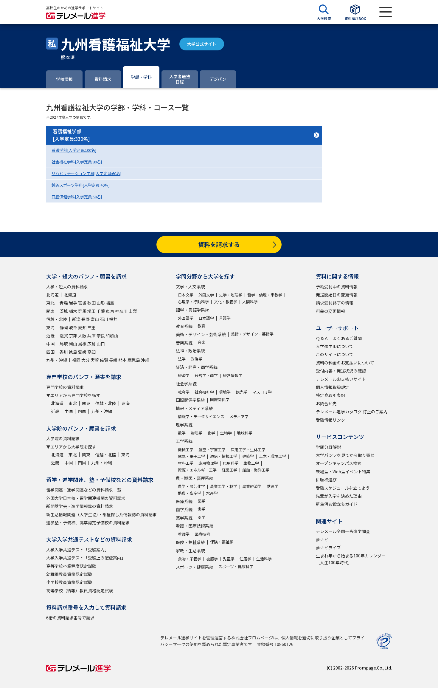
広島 (91, 344)
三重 (91, 327)
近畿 (50, 335)
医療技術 (202, 534)
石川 (104, 319)
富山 (95, 319)
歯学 (201, 509)
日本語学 (206, 318)
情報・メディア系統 (194, 408)
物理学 (196, 433)
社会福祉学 (204, 392)
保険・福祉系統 (190, 542)
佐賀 (104, 360)
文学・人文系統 (190, 287)
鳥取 (64, 344)
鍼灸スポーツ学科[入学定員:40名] (81, 185)
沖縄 (145, 360)
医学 (201, 501)
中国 (50, 344)
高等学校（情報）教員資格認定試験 (79, 590)
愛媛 (82, 352)
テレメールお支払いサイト (341, 379)
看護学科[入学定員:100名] (74, 150)
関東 (50, 311)
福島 (110, 303)
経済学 (184, 375)
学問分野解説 (328, 447)
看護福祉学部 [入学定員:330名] (71, 135)
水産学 (212, 493)
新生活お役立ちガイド (337, 504)
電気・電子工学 (191, 456)
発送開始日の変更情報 (337, 295)
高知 (91, 352)
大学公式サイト (201, 44)
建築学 (248, 456)
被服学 (212, 559)
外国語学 (185, 318)
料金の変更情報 (330, 311)
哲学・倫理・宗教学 (264, 295)
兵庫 (91, 335)
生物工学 (251, 463)
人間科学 (250, 301)
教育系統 (184, 326)
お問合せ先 (326, 403)
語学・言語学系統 (192, 310)
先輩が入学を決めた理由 (339, 496)
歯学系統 (184, 509)
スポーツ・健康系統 (194, 567)
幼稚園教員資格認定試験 (69, 574)
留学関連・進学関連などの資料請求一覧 (83, 490)
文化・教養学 (225, 301)
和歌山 (112, 335)
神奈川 (121, 311)
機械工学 (185, 449)
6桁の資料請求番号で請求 (70, 618)
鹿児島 (134, 360)
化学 (211, 433)
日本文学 (185, 295)
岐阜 (73, 327)
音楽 (201, 342)
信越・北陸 (56, 319)
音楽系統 (184, 343)
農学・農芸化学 (191, 486)
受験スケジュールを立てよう (343, 488)
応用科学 (230, 463)
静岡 (64, 327)
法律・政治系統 (190, 351)
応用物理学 (208, 463)
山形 (101, 303)
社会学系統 (186, 383)
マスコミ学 (262, 392)
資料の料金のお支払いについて (345, 363)
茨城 (64, 311)
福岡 (76, 360)
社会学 (184, 392)
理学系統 (184, 425)
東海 (50, 327)
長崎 (113, 360)
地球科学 (244, 433)
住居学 (245, 559)
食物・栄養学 (189, 559)
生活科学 (264, 559)
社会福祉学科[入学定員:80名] (77, 162)
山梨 (132, 311)
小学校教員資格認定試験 (69, 582)
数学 (182, 433)
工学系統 (184, 441)
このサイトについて (334, 354)
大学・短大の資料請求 (67, 287)
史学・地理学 (230, 295)
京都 (73, 335)
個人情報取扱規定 (332, 387)
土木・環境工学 (272, 456)
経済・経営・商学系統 (197, 367)
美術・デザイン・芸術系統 (201, 334)
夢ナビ (322, 539)
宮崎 (95, 360)
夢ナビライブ (328, 548)
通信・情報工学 (223, 456)
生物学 (226, 433)
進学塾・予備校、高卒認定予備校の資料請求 (88, 522)
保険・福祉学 (221, 542)
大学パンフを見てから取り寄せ (345, 455)
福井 (113, 319)
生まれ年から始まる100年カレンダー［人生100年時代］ (351, 559)
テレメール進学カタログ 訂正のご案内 (352, 412)
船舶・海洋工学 (255, 470)
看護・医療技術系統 (194, 526)
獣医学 (272, 486)
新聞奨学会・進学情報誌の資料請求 (79, 506)
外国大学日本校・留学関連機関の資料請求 (85, 498)
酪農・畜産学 (189, 493)
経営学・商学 (206, 375)
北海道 (52, 295)
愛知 (82, 327)
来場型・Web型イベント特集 (343, 471)
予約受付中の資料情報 (337, 287)
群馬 (82, 311)
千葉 (101, 311)
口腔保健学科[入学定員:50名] (77, 197)
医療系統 (184, 501)
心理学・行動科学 (193, 301)
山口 (101, 344)
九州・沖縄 (56, 360)
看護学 (184, 534)
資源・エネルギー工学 (197, 470)
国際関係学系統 (190, 400)
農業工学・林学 (223, 486)
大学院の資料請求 (63, 438)
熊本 (122, 360)
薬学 (201, 517)
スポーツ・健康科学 (235, 566)
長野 (85, 319)
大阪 (82, 335)
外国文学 (206, 295)
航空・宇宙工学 (212, 449)
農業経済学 (252, 486)
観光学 (241, 392)
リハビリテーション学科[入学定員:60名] (86, 173)
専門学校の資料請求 (65, 387)
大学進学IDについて (334, 346)
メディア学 (238, 416)
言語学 (225, 318)
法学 (182, 359)
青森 (64, 303)
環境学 (225, 392)
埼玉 (91, 311)
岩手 (73, 303)
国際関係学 (219, 399)
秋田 (91, 303)
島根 (82, 344)
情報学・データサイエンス (201, 416)
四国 (50, 352)
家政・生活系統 (190, 551)
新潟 (76, 319)
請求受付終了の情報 (334, 303)
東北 (50, 303)
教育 (201, 326)
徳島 (73, 352)
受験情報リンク (330, 420)
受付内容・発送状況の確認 (341, 371)
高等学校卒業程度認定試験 (71, 566)
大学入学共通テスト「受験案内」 (77, 550)
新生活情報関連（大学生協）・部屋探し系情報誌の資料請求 (101, 514)
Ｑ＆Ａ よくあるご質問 (339, 338)
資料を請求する (219, 244)
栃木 (73, 311)
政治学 (196, 359)
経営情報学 (232, 375)
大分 (85, 360)
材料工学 (185, 463)
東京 (110, 311)
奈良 (101, 335)
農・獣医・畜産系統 (194, 478)
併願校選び (326, 480)
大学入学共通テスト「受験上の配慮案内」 (85, 558)
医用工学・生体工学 (248, 449)
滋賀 (64, 335)
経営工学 (229, 470)
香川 (64, 352)
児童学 (228, 559)
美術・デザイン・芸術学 (252, 334)
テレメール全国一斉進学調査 (343, 531)
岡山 (73, 344)
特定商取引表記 (330, 395)
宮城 (82, 303)
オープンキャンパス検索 (338, 463)
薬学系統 (184, 518)
